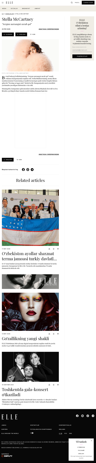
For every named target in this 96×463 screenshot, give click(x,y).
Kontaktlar (34, 425)
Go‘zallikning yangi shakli (25, 338)
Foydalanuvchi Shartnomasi (41, 429)
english (81, 453)
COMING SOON (88, 2)
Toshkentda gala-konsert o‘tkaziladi (25, 391)
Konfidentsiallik (65, 425)
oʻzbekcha (81, 447)
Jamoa (4, 425)
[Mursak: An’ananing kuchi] (30, 281)
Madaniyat (26, 8)
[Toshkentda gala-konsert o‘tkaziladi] (30, 367)
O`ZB (60, 433)
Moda (4, 8)
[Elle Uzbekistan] (9, 3)
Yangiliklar (9, 14)
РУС (65, 433)
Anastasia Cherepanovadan (49, 29)
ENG (70, 433)
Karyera (5, 429)
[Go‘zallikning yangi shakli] (30, 312)
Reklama (62, 429)
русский (81, 450)
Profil (77, 2)
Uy (3, 14)
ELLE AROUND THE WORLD (10, 433)
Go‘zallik (14, 8)
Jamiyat (37, 8)
